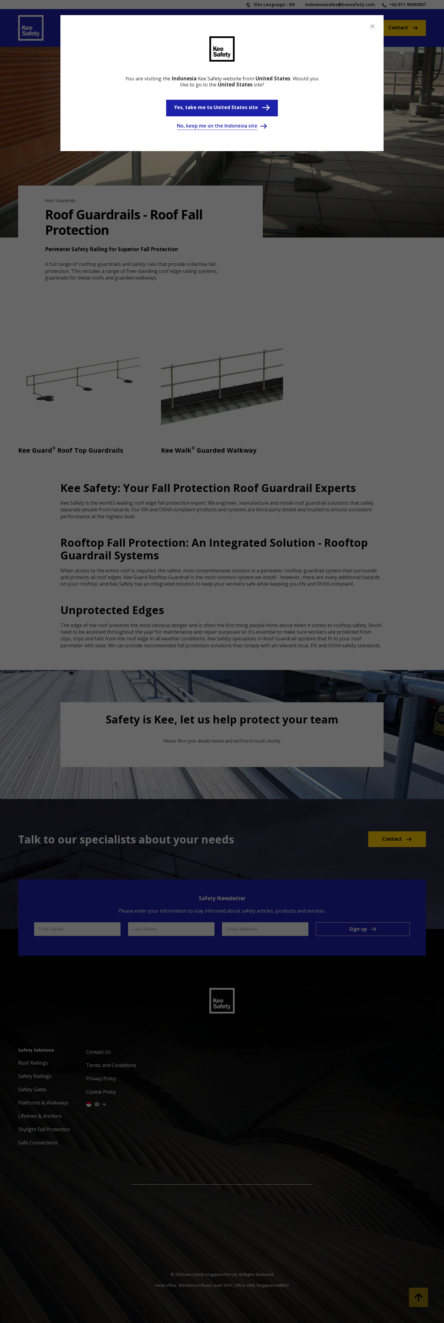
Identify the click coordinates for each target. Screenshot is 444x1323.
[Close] (372, 26)
